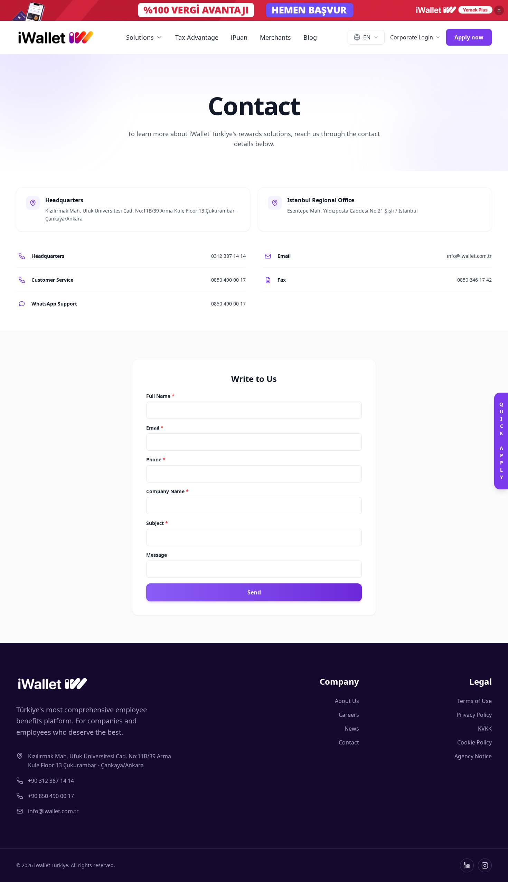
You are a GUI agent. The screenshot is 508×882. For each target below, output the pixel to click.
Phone (156, 459)
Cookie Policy (474, 742)
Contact (349, 742)
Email (154, 427)
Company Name (167, 491)
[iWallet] (55, 37)
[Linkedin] (467, 865)
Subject (157, 523)
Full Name (160, 396)
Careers (349, 715)
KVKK (485, 728)
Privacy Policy (474, 715)
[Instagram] (485, 865)
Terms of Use (474, 701)
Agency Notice (473, 756)
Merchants (275, 37)
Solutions (140, 37)
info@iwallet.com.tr (53, 811)
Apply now (468, 37)
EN (366, 37)
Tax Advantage (196, 37)
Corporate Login (411, 37)
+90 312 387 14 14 (51, 781)
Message (156, 555)
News (352, 728)
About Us (347, 701)
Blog (310, 37)
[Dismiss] (499, 10)
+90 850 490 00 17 (51, 796)
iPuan (239, 37)
